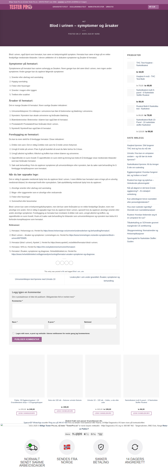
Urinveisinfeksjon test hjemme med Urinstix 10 (35, 279)
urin (82, 271)
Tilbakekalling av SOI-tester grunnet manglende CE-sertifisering (142, 224)
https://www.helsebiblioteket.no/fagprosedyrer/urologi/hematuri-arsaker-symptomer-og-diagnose (53, 254)
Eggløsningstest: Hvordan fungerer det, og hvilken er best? (142, 173)
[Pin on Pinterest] (71, 263)
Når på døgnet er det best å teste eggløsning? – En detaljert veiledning (141, 191)
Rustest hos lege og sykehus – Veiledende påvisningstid (140, 181)
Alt (84, 21)
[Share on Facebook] (58, 263)
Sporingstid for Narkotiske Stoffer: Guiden (141, 240)
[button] (153, 7)
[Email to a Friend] (67, 263)
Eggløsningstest (78, 7)
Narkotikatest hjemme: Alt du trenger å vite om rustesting (143, 166)
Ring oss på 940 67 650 (58, 423)
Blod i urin (76, 271)
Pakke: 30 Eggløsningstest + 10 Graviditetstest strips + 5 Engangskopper (27, 401)
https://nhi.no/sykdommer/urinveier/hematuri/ (56, 247)
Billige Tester (45, 426)
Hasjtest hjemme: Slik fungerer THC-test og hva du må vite (140, 147)
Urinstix (110, 7)
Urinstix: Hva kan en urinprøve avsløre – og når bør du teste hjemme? (140, 156)
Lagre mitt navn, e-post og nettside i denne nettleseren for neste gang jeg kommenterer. (53, 333)
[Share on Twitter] (62, 263)
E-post (51, 322)
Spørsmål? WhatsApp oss (34, 423)
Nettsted (87, 322)
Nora (97, 34)
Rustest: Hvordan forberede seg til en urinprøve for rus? (142, 216)
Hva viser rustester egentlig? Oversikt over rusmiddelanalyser (141, 208)
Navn (14, 322)
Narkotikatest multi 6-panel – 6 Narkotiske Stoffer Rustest (141, 401)
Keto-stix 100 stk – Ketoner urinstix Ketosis (65, 400)
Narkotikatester (96, 7)
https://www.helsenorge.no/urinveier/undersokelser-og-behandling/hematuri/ (76, 231)
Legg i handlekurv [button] (26, 413)
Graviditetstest (60, 7)
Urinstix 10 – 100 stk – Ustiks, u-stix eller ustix (103, 401)
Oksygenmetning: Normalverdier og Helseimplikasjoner (142, 232)
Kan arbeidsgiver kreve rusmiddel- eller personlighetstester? (142, 200)
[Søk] (157, 2)
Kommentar (17, 301)
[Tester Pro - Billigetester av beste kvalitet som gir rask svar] (29, 7)
